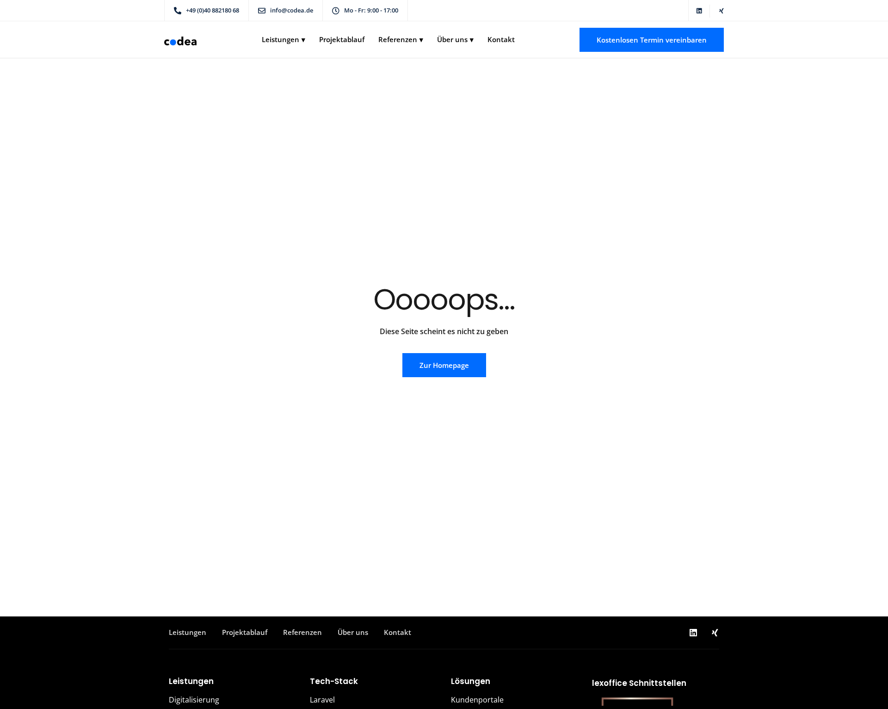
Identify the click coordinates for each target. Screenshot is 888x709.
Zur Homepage (444, 365)
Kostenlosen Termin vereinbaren (652, 39)
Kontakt (501, 39)
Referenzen (397, 39)
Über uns (452, 39)
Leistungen (280, 39)
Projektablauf (341, 39)
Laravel (322, 700)
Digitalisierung (194, 700)
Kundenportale (477, 700)
